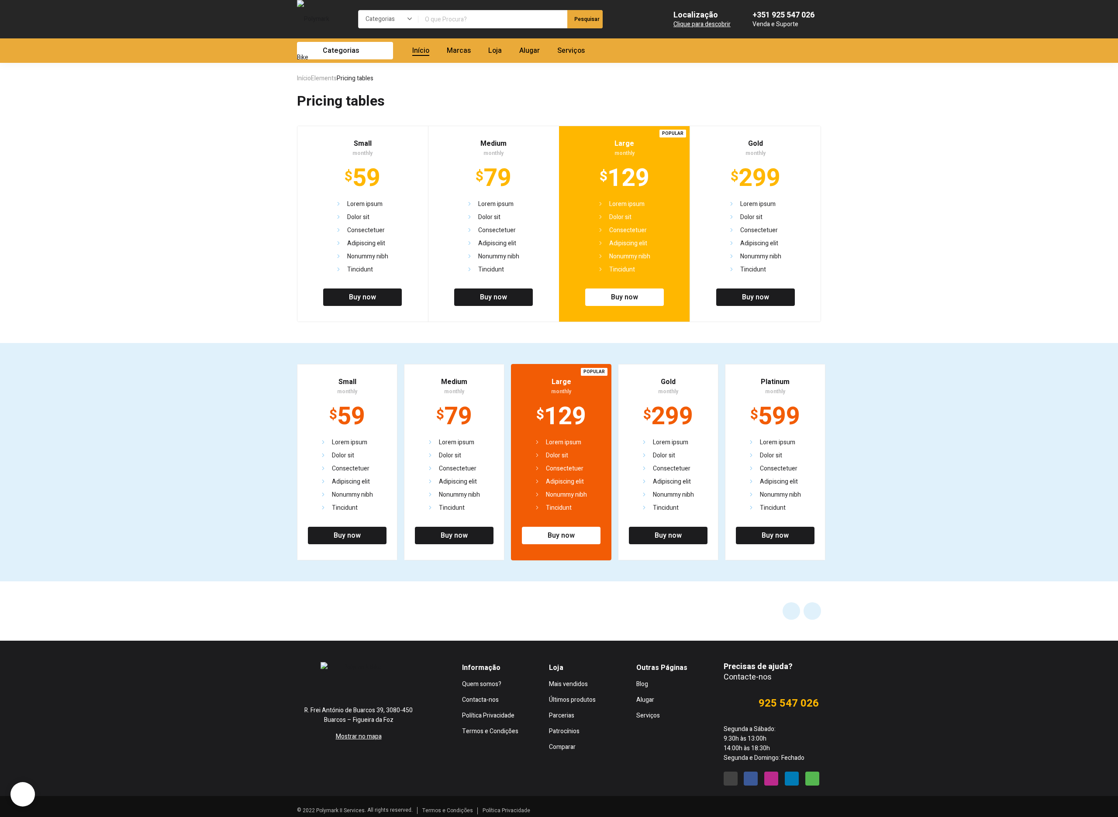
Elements (324, 78)
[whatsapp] (413, 686)
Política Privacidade (506, 810)
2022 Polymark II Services (334, 810)
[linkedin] (792, 779)
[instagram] (376, 686)
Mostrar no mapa (359, 736)
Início (304, 78)
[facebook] (338, 686)
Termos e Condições (447, 810)
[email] (300, 686)
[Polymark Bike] (319, 38)
